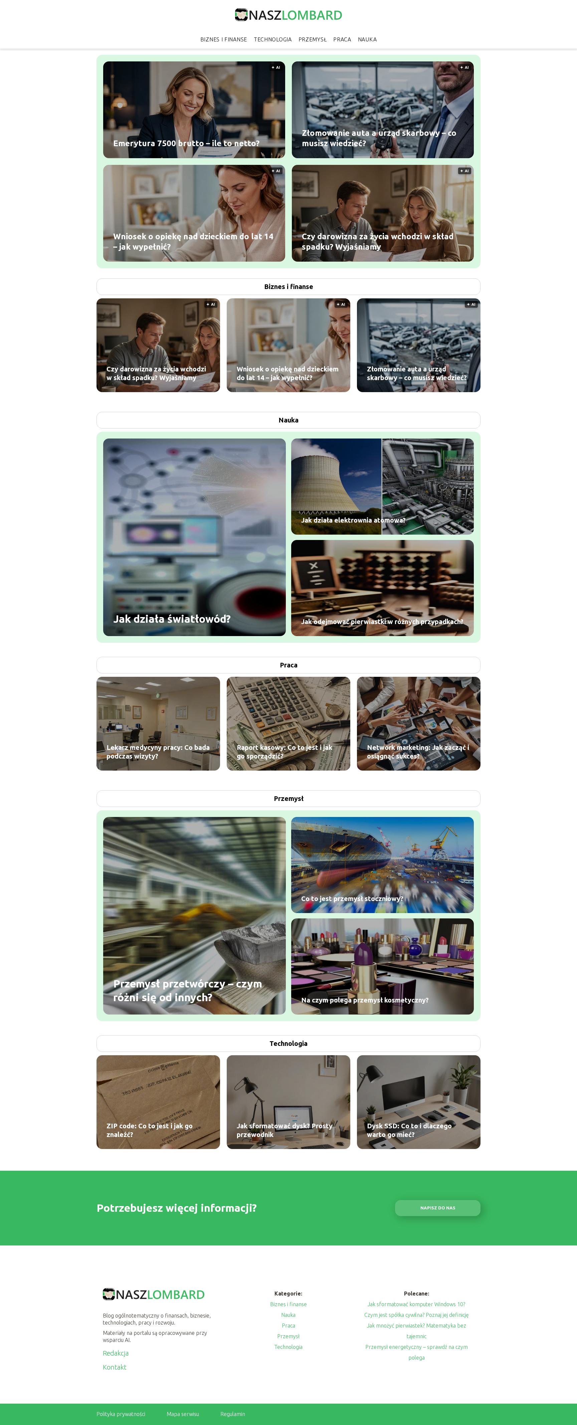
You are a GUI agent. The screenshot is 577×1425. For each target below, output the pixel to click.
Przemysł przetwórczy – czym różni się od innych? (187, 990)
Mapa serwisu (183, 1414)
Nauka (367, 39)
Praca (342, 39)
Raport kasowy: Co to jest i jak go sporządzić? (284, 752)
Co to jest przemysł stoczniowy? (352, 898)
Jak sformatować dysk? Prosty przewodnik (285, 1130)
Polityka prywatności (121, 1414)
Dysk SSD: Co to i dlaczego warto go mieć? (409, 1130)
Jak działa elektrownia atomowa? (353, 520)
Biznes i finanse (223, 39)
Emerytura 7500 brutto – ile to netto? (186, 143)
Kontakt (115, 1367)
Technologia (273, 39)
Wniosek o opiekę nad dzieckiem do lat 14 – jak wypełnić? (193, 241)
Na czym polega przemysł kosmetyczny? (365, 1000)
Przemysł (313, 39)
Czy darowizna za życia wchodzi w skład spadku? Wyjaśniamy (377, 241)
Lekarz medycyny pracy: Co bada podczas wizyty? (158, 752)
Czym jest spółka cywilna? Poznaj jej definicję (416, 1315)
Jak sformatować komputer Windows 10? (416, 1304)
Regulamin (232, 1414)
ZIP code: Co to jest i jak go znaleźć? (150, 1130)
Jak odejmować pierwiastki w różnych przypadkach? (382, 621)
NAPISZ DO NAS (437, 1207)
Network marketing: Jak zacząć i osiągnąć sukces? (418, 752)
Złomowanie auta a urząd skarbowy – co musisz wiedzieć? (379, 138)
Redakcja (116, 1353)
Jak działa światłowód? (172, 619)
